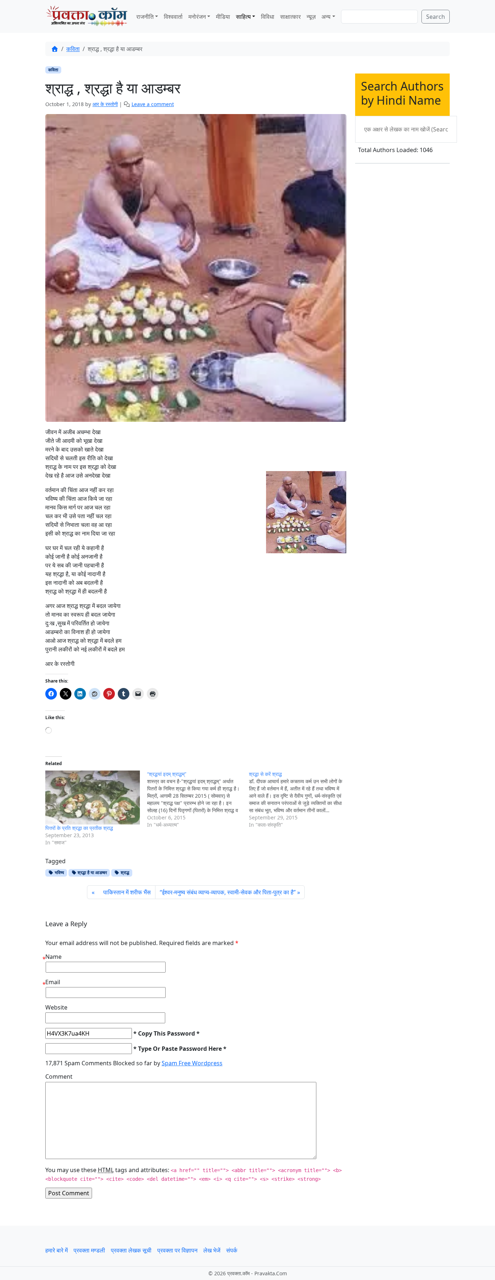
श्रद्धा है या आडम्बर (91, 872)
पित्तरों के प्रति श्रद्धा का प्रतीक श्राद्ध (79, 827)
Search (435, 17)
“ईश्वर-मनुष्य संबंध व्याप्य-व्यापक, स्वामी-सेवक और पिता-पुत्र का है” (228, 892)
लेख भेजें (211, 1250)
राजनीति (145, 17)
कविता (73, 49)
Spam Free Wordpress (192, 1063)
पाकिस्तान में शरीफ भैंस (123, 892)
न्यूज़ (311, 17)
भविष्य (59, 872)
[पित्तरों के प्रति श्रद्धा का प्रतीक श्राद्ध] (92, 797)
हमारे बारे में (56, 1250)
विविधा (267, 17)
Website (56, 1007)
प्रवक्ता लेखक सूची (131, 1250)
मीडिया (223, 17)
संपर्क (231, 1250)
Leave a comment (153, 104)
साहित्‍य (243, 17)
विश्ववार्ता (173, 17)
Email (52, 982)
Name (53, 957)
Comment (58, 1076)
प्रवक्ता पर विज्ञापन (177, 1250)
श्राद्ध (124, 872)
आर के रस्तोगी (105, 104)
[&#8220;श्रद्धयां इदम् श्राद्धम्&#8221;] (198, 799)
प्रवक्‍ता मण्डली (89, 1250)
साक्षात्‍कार (290, 17)
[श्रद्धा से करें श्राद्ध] (300, 799)
